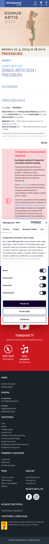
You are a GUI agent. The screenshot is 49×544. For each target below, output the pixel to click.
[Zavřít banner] (46, 222)
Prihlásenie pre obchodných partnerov (15, 444)
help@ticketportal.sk (8, 408)
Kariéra (3, 426)
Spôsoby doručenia (8, 384)
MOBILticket (5, 462)
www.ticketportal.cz (33, 477)
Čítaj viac (44, 142)
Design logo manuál (8, 441)
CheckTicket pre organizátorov (12, 510)
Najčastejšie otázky (8, 411)
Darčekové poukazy (8, 465)
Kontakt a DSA (6, 432)
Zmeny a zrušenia (7, 477)
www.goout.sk (31, 480)
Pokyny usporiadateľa (9, 483)
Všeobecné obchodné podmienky (13, 435)
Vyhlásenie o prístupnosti (10, 447)
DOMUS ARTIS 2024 (12, 66)
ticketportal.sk (25, 184)
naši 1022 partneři (15, 241)
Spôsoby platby (6, 387)
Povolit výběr (24, 311)
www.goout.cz (31, 483)
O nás (3, 423)
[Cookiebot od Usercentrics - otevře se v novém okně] (31, 222)
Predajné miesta (7, 429)
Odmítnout (24, 319)
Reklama (4, 486)
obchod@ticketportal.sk (10, 401)
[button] (41, 4)
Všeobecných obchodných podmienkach (29, 205)
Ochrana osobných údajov (10, 438)
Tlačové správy (6, 480)
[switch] (42, 278)
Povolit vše (24, 304)
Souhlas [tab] (6, 229)
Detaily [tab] (16, 229)
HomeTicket (5, 459)
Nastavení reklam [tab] (29, 229)
